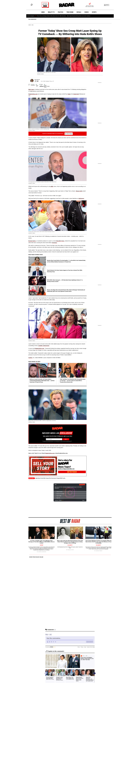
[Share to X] (37, 84)
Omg (32, 24)
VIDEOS (86, 12)
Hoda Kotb (76, 94)
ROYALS (79, 12)
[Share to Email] (45, 84)
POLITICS (60, 12)
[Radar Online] (67, 5)
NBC (52, 186)
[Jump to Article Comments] (29, 84)
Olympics (54, 242)
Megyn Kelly (79, 191)
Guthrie (30, 357)
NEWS (43, 12)
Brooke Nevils (32, 240)
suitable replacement (43, 345)
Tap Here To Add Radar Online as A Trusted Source (52, 133)
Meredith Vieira (60, 240)
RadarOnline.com (33, 94)
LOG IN (107, 4)
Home (29, 24)
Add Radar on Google (45, 86)
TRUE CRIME (69, 12)
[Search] (31, 5)
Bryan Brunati (37, 79)
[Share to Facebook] (33, 84)
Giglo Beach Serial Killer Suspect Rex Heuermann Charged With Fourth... (51, 478)
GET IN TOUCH (72, 472)
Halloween (81, 198)
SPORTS (94, 12)
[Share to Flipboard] (41, 84)
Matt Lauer (31, 89)
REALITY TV (51, 12)
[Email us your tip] (45, 7)
